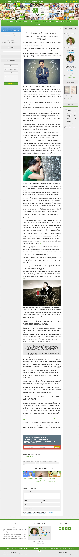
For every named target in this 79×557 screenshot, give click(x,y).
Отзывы (24, 1)
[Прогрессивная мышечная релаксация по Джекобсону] (41, 474)
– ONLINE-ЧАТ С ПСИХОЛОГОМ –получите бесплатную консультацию (10, 29)
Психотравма (23, 538)
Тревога (25, 21)
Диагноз (21, 531)
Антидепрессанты (15, 529)
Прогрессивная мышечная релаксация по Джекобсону (41, 480)
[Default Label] (63, 528)
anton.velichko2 (71, 70)
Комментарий (27, 491)
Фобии (31, 21)
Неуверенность (60, 21)
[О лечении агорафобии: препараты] (29, 474)
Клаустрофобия (18, 532)
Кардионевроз (11, 532)
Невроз (15, 536)
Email (44, 500)
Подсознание (10, 538)
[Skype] (66, 528)
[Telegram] (69, 528)
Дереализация (16, 531)
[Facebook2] (60, 528)
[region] (39, 533)
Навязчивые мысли (48, 21)
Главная (4, 1)
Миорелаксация (17, 534)
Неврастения (9, 536)
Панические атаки (12, 21)
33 (51, 208)
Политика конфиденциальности (57, 548)
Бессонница (39, 24)
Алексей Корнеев (30, 456)
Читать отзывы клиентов (71, 127)
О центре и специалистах (38, 548)
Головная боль (45, 461)
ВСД (20, 21)
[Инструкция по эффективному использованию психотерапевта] (54, 474)
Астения (32, 461)
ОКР (24, 536)
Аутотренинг (25, 529)
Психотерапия (17, 538)
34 (40, 243)
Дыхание (54, 461)
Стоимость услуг (17, 1)
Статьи (25, 28)
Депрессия (50, 461)
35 (23, 278)
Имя (25, 500)
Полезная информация (32, 1)
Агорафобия (28, 461)
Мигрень (12, 534)
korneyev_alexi (71, 51)
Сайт (25, 504)
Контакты (41, 1)
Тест (23, 464)
